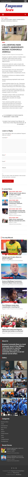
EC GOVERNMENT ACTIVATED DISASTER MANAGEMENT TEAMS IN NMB (13, 116)
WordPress (18, 474)
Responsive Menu (25, 1)
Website (4, 167)
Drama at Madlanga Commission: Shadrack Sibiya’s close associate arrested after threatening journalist (13, 282)
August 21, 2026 (12, 196)
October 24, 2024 (6, 54)
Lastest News (7, 189)
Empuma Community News (17, 54)
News (3, 42)
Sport (20, 191)
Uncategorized (4, 441)
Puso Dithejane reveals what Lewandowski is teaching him (17, 211)
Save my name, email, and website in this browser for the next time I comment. (14, 176)
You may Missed (7, 237)
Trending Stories (5, 439)
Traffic (2, 437)
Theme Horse (16, 472)
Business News (4, 422)
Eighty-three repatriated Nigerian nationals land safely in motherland (17, 221)
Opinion (3, 431)
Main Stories (12, 191)
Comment (5, 137)
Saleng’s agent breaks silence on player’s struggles (17, 193)
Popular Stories (4, 433)
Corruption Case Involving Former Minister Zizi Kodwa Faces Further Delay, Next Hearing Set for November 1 (13, 123)
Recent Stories (7, 445)
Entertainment (4, 425)
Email (3, 161)
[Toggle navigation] (3, 14)
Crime (2, 423)
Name (4, 155)
